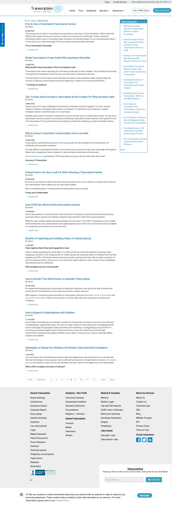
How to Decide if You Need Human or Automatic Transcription (57, 279)
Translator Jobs (108, 435)
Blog (138, 414)
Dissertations (72, 410)
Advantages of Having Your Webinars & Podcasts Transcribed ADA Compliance (66, 347)
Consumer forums (38, 406)
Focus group (36, 414)
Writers (69, 435)
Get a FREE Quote (141, 10)
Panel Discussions (39, 438)
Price (80, 10)
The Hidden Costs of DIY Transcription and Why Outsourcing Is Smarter (134, 131)
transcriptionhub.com (34, 156)
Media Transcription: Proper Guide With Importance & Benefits (57, 57)
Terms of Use (142, 430)
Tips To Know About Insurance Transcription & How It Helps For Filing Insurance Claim (69, 97)
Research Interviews (75, 406)
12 (94, 379)
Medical (104, 397)
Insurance (34, 422)
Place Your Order (162, 10)
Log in (107, 2)
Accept (144, 495)
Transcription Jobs (109, 439)
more (122, 150)
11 (87, 379)
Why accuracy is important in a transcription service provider (56, 133)
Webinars (34, 462)
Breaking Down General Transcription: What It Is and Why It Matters (134, 96)
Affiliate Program (144, 418)
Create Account (120, 2)
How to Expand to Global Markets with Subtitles (50, 312)
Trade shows (36, 458)
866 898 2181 (165, 2)
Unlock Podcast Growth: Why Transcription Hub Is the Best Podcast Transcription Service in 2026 (134, 44)
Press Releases (38, 442)
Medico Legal (107, 402)
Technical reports (38, 450)
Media (68, 427)
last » (112, 379)
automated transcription (35, 298)
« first (29, 379)
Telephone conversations (42, 454)
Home (72, 10)
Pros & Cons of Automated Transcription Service (50, 24)
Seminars (34, 446)
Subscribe (155, 479)
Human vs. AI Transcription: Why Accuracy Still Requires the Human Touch (135, 58)
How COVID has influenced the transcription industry (52, 204)
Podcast (70, 423)
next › (103, 379)
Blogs (34, 21)
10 (81, 379)
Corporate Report (38, 410)
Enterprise (91, 10)
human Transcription (102, 295)
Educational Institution (76, 402)
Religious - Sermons (75, 414)
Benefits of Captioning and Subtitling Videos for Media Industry (58, 238)
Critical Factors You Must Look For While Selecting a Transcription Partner (63, 172)
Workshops (35, 466)
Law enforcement (38, 426)
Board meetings (37, 397)
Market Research (38, 434)
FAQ (138, 410)
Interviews (71, 431)
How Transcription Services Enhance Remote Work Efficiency (135, 141)
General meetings (38, 418)
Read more (33, 50)
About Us (140, 397)
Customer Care (143, 406)
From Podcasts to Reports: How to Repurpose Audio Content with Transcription (135, 120)
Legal (32, 430)
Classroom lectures (75, 397)
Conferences (36, 402)
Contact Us (141, 402)
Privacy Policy (143, 426)
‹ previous (41, 379)
